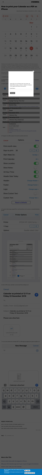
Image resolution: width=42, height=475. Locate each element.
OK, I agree (27, 470)
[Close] (33, 71)
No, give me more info (29, 473)
